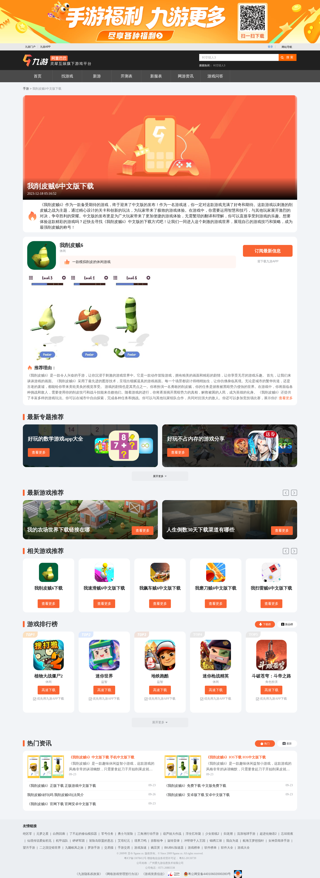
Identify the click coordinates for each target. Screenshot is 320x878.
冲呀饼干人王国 (194, 840)
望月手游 (29, 847)
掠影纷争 (157, 840)
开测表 (126, 76)
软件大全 (227, 847)
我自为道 (232, 840)
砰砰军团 (78, 840)
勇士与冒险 (125, 833)
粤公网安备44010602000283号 (209, 874)
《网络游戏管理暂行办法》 (122, 874)
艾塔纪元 (124, 840)
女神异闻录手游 (279, 840)
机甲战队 (62, 840)
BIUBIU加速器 (174, 847)
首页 (38, 76)
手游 (26, 88)
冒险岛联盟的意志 (101, 840)
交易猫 (108, 847)
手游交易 (124, 847)
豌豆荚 (155, 847)
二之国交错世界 (50, 847)
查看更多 (39, 452)
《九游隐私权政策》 (89, 874)
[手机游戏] (57, 60)
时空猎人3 (219, 65)
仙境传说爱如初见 (39, 840)
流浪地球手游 (246, 833)
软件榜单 (210, 847)
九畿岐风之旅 (74, 847)
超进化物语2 (268, 833)
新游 (97, 76)
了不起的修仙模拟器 (83, 833)
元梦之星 (42, 833)
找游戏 (67, 76)
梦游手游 (94, 847)
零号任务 (107, 833)
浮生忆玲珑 (193, 833)
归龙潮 (228, 833)
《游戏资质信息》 (154, 874)
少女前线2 (212, 833)
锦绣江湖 (216, 840)
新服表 (156, 76)
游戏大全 (243, 847)
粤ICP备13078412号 (135, 858)
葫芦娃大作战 (172, 833)
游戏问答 (215, 76)
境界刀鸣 (140, 840)
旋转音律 (173, 840)
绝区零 (27, 833)
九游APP (45, 46)
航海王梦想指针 (253, 840)
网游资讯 (186, 76)
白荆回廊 (59, 833)
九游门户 (30, 46)
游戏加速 (140, 847)
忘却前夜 (287, 833)
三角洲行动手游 (148, 833)
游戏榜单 (194, 847)
